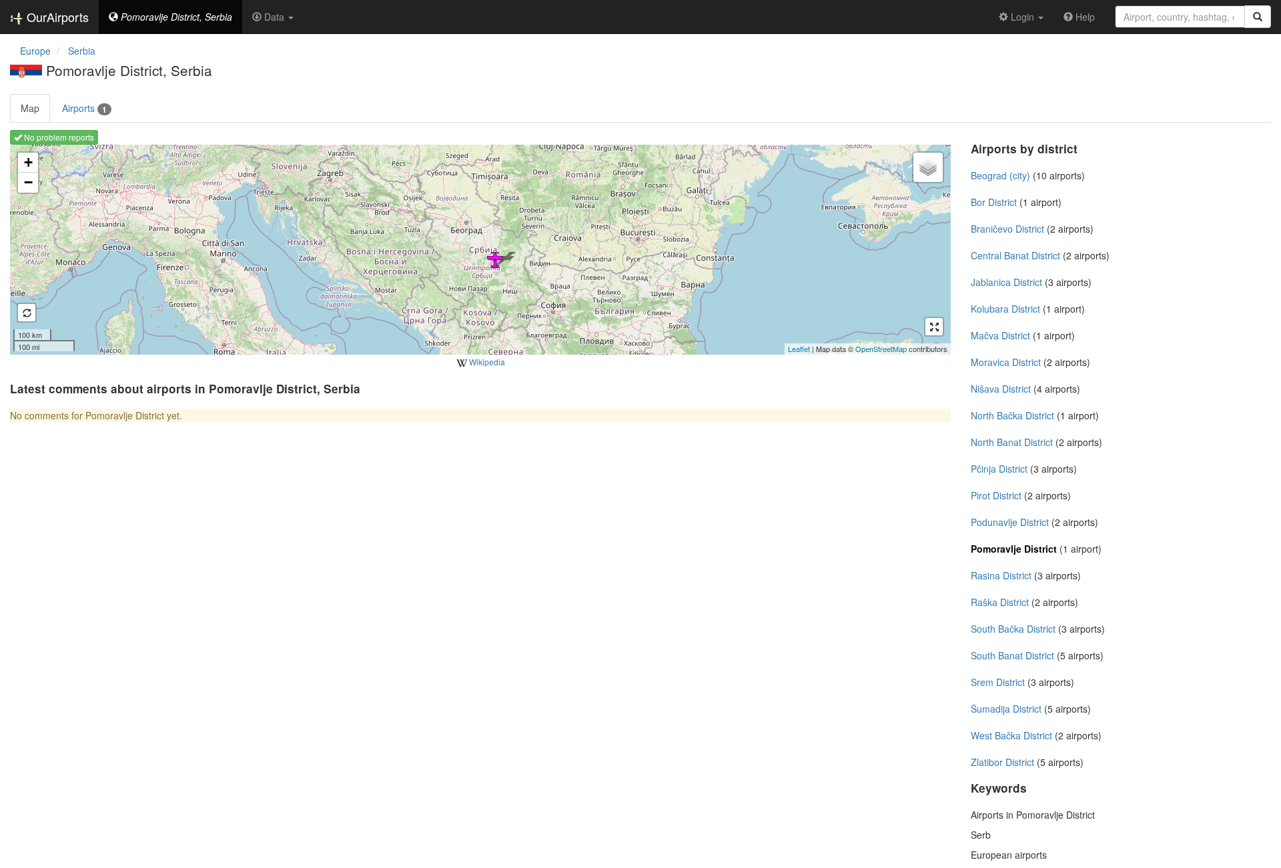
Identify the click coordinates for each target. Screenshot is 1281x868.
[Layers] (928, 167)
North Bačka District (1012, 415)
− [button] (28, 182)
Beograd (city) (1000, 175)
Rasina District (1001, 575)
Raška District (1000, 602)
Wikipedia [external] (486, 361)
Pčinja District (999, 468)
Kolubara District (1005, 308)
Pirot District (996, 495)
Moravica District (1006, 362)
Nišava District (1001, 388)
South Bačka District (1013, 628)
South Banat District (1012, 655)
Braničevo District (1007, 228)
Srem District (998, 682)
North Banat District (1012, 442)
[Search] (1257, 16)
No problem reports (58, 137)
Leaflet (799, 348)
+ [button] (28, 162)
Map (30, 108)
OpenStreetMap (881, 348)
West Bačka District (1011, 735)
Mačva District (1000, 335)
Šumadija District (1006, 708)
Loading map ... (478, 249)
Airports (84, 108)
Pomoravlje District (1014, 548)
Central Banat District (1015, 255)
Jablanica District (1006, 282)
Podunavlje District (1010, 522)
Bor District (994, 202)
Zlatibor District (1002, 762)
